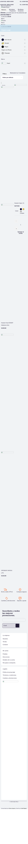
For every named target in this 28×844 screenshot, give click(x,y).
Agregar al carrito (21, 232)
